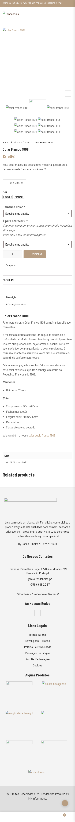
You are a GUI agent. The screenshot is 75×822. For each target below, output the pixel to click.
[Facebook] (30, 613)
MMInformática (37, 798)
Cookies (37, 665)
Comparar (11, 265)
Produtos (15, 142)
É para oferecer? (15, 221)
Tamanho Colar (14, 207)
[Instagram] (37, 613)
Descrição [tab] (11, 297)
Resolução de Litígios (37, 653)
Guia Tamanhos (17, 183)
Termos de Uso (38, 634)
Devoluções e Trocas (37, 641)
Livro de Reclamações (37, 659)
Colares (27, 142)
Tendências (47, 794)
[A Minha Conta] (37, 817)
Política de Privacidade (37, 647)
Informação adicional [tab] (16, 304)
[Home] (12, 817)
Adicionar (37, 254)
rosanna (7, 443)
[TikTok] (45, 613)
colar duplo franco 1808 (42, 435)
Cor (5, 192)
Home (5, 142)
